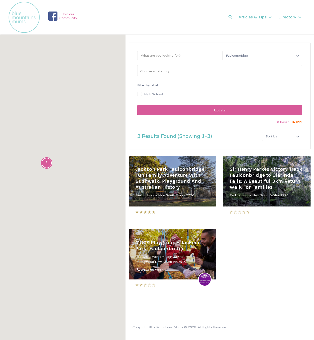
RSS (299, 122)
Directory (287, 17)
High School (153, 94)
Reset (284, 122)
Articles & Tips (252, 17)
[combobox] (219, 70)
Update (220, 110)
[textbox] (221, 71)
